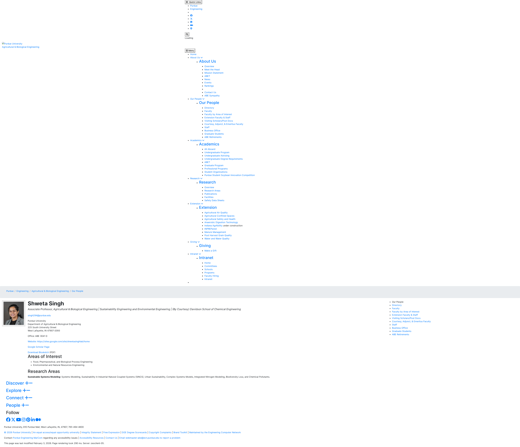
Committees (210, 266)
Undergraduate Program (216, 152)
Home (193, 54)
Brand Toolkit (180, 432)
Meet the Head (212, 69)
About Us (195, 57)
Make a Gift (210, 250)
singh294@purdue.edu (39, 315)
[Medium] (191, 25)
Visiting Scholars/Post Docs (218, 120)
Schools (208, 269)
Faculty (208, 111)
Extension (195, 203)
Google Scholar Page (38, 346)
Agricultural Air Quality (216, 212)
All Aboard (209, 149)
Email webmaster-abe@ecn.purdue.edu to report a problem (149, 437)
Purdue (193, 5)
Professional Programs (216, 168)
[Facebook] (191, 15)
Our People (196, 98)
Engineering (196, 9)
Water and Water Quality (216, 238)
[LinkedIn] (191, 22)
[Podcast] (191, 28)
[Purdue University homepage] (12, 43)
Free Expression (111, 432)
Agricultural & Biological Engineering (20, 47)
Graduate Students (214, 133)
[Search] (187, 34)
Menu (191, 50)
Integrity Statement (91, 432)
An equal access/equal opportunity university (56, 432)
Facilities (208, 197)
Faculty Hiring (211, 275)
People (13, 405)
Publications (210, 193)
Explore (14, 390)
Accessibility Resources (91, 437)
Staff (206, 127)
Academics (196, 140)
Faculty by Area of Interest (218, 114)
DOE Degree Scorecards (134, 432)
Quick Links (194, 2)
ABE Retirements (213, 137)
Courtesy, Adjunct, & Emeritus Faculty (223, 124)
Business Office (212, 130)
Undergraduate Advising (216, 155)
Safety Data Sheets (214, 200)
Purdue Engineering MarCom (27, 437)
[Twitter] (191, 18)
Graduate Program (213, 165)
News (207, 79)
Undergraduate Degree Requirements (223, 158)
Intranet (194, 254)
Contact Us (210, 92)
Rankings (209, 85)
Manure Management (215, 232)
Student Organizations (215, 172)
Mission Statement (213, 72)
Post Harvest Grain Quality (218, 235)
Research (195, 178)
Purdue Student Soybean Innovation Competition (229, 175)
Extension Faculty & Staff (217, 117)
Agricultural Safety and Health (219, 219)
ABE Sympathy (212, 95)
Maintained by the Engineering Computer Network (215, 432)
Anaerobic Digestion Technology (221, 222)
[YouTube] (18, 420)
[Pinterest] (28, 420)
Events (207, 82)
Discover (15, 383)
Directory (209, 107)
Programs (209, 272)
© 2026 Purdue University (17, 432)
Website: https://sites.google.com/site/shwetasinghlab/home (59, 341)
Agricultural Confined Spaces (219, 215)
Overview (209, 66)
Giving (194, 241)
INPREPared (210, 228)
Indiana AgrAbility (213, 225)
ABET (207, 76)
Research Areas (212, 190)
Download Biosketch (38, 352)
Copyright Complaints (160, 432)
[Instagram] (23, 420)
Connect (15, 397)
